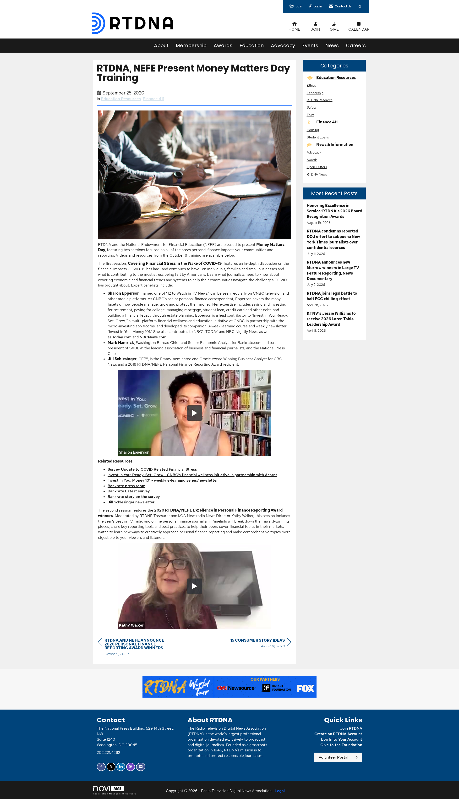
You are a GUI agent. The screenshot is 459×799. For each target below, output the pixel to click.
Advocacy (283, 45)
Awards (223, 45)
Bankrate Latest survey (129, 491)
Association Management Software (114, 794)
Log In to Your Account (341, 739)
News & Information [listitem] (334, 144)
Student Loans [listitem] (318, 137)
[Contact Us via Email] (140, 767)
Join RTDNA (351, 728)
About (161, 45)
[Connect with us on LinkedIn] (120, 767)
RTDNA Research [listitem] (320, 100)
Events (310, 45)
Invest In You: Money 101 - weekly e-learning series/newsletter (163, 480)
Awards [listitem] (312, 159)
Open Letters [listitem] (317, 167)
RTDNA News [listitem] (317, 174)
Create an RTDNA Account (338, 733)
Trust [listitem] (310, 114)
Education (252, 45)
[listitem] (334, 214)
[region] (260, 644)
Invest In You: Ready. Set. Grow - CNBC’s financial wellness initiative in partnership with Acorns (192, 474)
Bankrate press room (126, 485)
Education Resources (121, 98)
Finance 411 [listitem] (327, 122)
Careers (356, 45)
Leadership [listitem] (315, 92)
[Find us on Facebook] (101, 767)
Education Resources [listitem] (336, 77)
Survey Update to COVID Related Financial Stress (152, 469)
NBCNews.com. (153, 337)
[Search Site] (361, 6)
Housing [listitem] (313, 129)
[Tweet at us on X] (111, 767)
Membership (191, 45)
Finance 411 (153, 98)
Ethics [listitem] (311, 85)
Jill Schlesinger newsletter (131, 502)
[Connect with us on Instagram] (130, 767)
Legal (280, 790)
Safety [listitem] (312, 107)
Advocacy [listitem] (314, 152)
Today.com (122, 337)
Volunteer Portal (333, 757)
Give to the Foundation (341, 744)
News (332, 45)
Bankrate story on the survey (134, 496)
